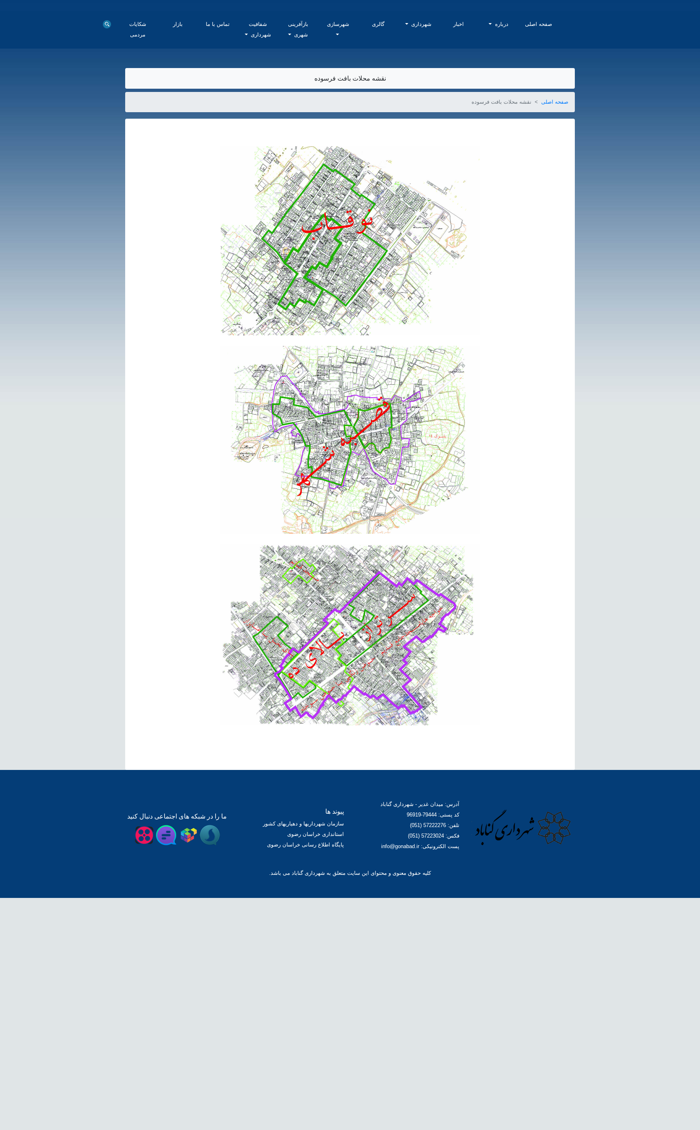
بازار (178, 141)
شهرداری (420, 141)
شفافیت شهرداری (260, 146)
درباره (501, 141)
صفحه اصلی (539, 146)
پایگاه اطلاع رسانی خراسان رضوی (307, 961)
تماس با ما (218, 141)
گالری (378, 141)
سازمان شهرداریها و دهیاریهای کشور (305, 940)
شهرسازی (340, 141)
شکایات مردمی (138, 146)
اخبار (458, 141)
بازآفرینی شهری (297, 146)
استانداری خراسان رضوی (317, 951)
